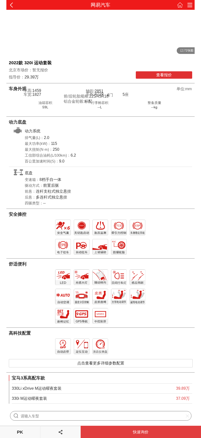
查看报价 (164, 75)
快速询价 (141, 432)
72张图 (185, 51)
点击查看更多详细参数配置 (100, 363)
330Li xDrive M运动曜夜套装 (37, 388)
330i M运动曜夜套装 (29, 398)
